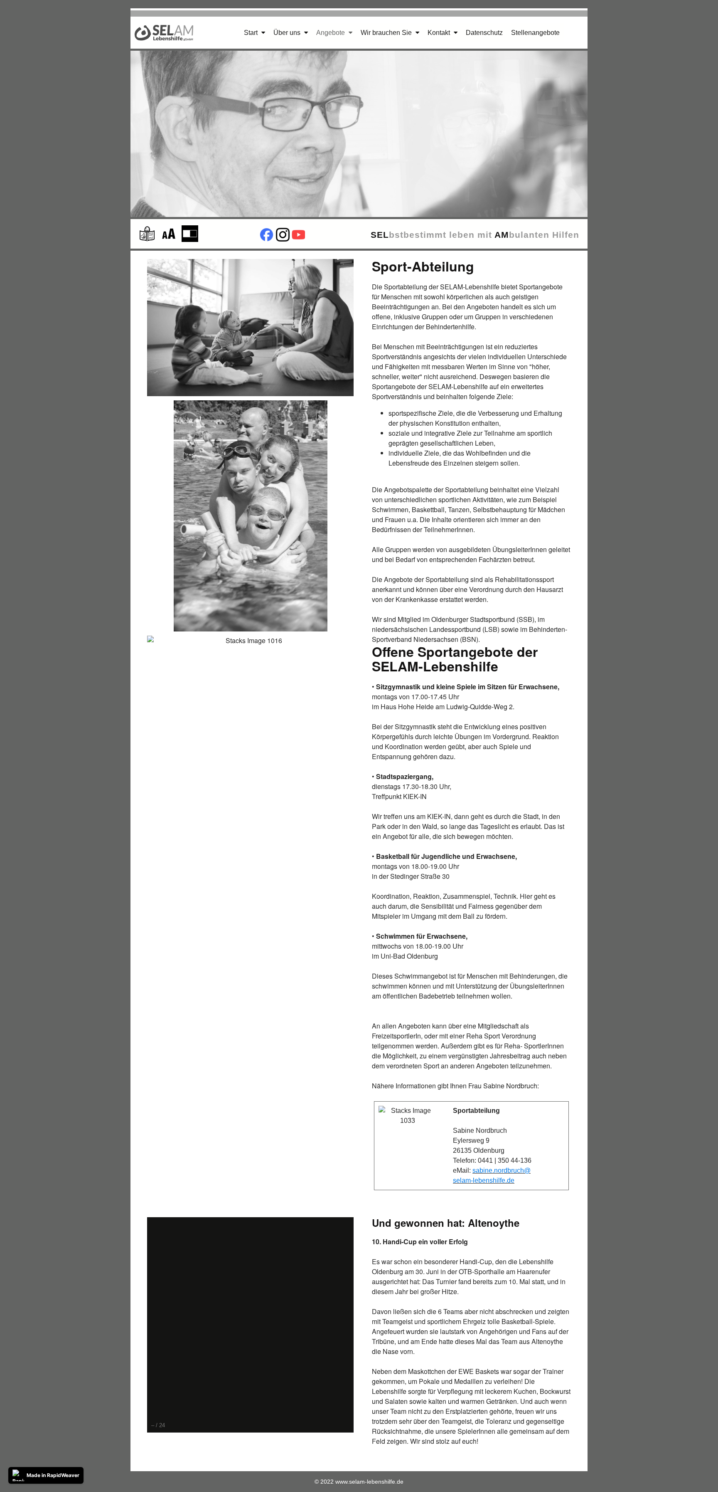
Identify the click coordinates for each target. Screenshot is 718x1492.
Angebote (331, 32)
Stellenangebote (535, 32)
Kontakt (440, 32)
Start (251, 32)
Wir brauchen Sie (387, 32)
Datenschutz (484, 32)
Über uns (287, 32)
